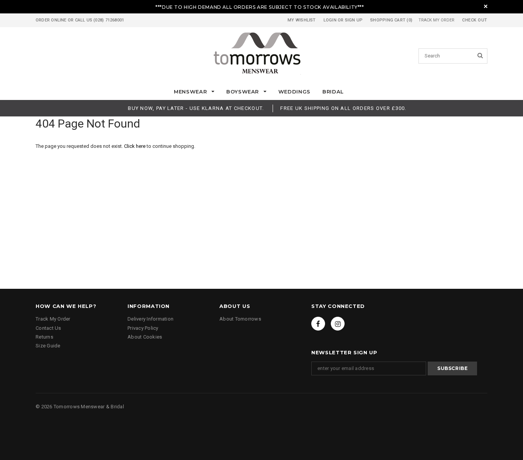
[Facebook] (318, 324)
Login (330, 20)
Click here (135, 146)
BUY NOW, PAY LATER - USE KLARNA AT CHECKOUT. (196, 108)
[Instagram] (338, 324)
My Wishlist (301, 20)
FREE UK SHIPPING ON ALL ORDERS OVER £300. (343, 108)
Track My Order (436, 20)
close (485, 6)
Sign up (354, 20)
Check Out (474, 20)
